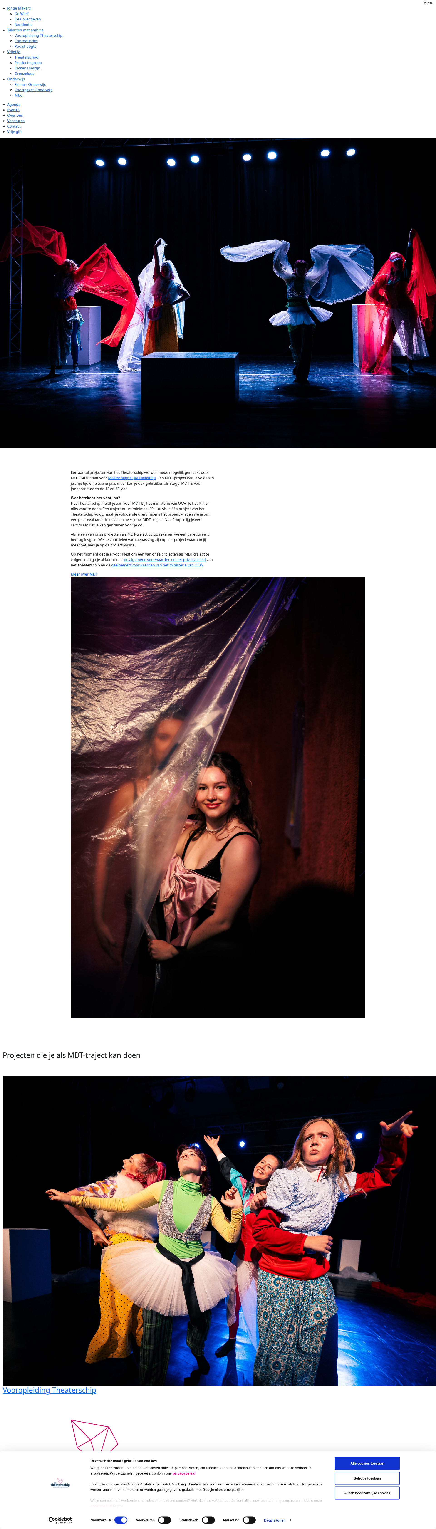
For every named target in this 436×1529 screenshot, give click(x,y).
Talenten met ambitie (25, 29)
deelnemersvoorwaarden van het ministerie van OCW (157, 565)
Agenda (13, 104)
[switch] (164, 1520)
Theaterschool (27, 57)
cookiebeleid (101, 1506)
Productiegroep (28, 62)
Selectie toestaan (367, 1478)
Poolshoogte (26, 46)
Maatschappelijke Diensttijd (132, 477)
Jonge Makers (19, 8)
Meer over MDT (84, 574)
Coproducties (26, 40)
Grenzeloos (24, 73)
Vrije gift (14, 131)
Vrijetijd (13, 51)
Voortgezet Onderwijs (33, 89)
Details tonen (274, 1520)
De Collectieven (28, 19)
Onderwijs (16, 79)
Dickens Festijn (27, 68)
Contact (14, 126)
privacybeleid (184, 1473)
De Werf (22, 13)
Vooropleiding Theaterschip (38, 35)
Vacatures (16, 120)
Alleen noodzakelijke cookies (367, 1493)
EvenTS (13, 109)
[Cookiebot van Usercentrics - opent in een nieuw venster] (60, 1520)
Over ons (15, 115)
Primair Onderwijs (30, 84)
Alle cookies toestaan (367, 1463)
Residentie (23, 24)
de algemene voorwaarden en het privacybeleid (165, 559)
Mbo (18, 95)
